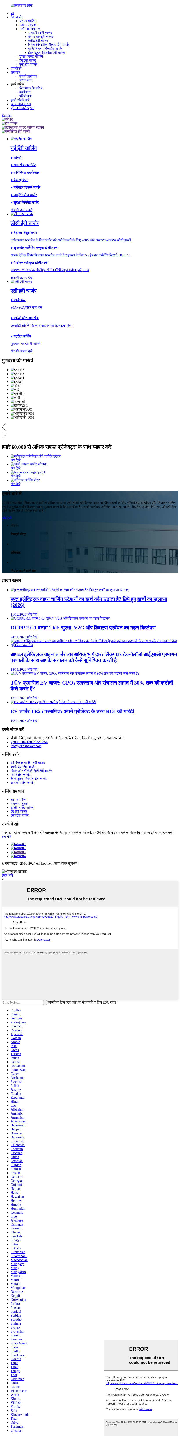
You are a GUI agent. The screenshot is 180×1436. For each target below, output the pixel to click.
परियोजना (25, 96)
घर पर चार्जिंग (27, 21)
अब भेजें (6, 836)
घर (12, 13)
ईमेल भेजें (7, 875)
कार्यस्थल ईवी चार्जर (40, 37)
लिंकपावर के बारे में (30, 88)
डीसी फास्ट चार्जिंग (31, 56)
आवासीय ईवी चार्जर (40, 33)
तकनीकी (16, 68)
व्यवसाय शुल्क (27, 25)
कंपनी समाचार (28, 76)
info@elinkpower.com (26, 746)
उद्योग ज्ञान (25, 80)
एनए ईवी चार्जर (28, 64)
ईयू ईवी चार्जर (27, 60)
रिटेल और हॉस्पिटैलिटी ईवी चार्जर (48, 44)
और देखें (7, 518)
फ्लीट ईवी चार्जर (38, 40)
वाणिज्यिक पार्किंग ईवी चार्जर (45, 48)
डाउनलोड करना (21, 104)
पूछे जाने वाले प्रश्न (22, 108)
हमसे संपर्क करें (20, 100)
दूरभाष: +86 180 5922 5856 (29, 742)
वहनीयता (25, 92)
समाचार (15, 72)
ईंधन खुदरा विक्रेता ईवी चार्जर (46, 52)
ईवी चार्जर (17, 17)
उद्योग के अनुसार (29, 29)
